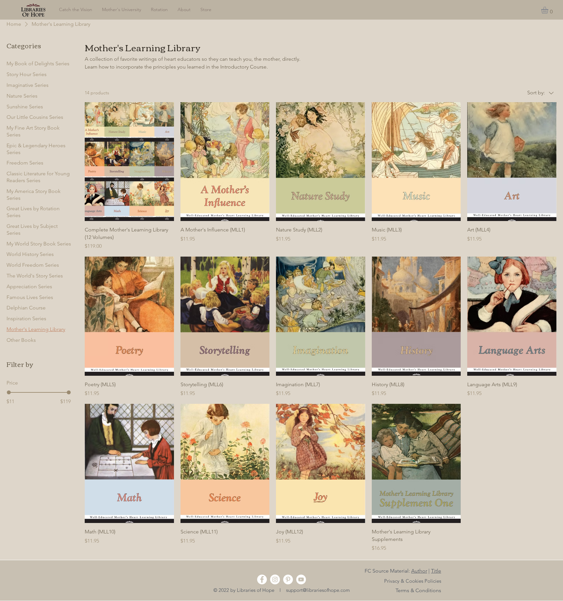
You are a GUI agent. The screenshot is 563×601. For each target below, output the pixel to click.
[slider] (9, 392)
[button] (548, 10)
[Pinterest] (288, 579)
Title (436, 571)
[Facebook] (262, 579)
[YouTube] (301, 579)
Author (419, 571)
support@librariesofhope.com (318, 590)
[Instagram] (275, 579)
